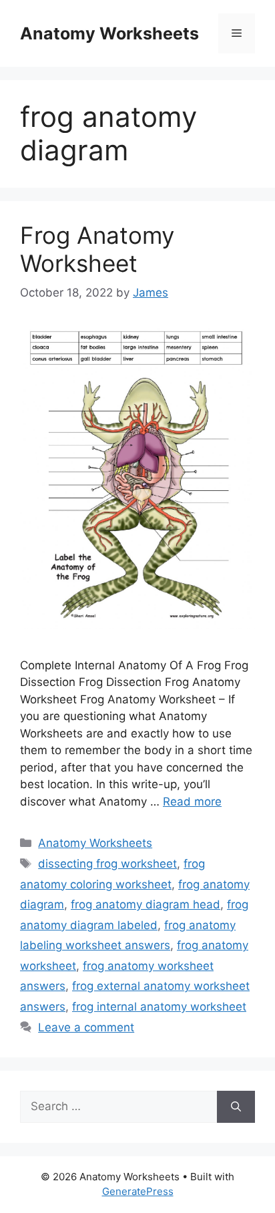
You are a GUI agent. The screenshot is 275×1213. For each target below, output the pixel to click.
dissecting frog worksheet (107, 863)
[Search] (236, 1107)
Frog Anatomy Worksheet (97, 249)
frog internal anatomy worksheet (159, 1006)
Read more (192, 801)
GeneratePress (138, 1191)
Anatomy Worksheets (109, 33)
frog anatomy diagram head (145, 904)
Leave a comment (86, 1027)
